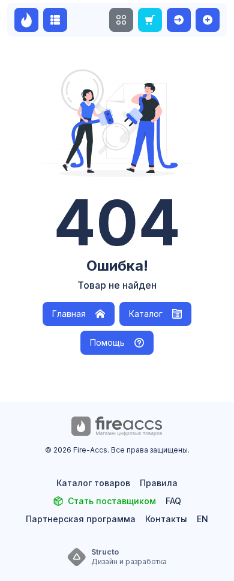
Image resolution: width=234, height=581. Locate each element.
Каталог (146, 314)
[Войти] (179, 20)
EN (202, 519)
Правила (159, 483)
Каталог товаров (93, 483)
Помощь (107, 342)
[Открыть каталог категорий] (55, 20)
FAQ (173, 501)
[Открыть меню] (121, 20)
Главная (69, 314)
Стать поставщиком (112, 501)
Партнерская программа (81, 519)
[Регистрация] (208, 20)
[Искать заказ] (150, 20)
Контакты (166, 519)
